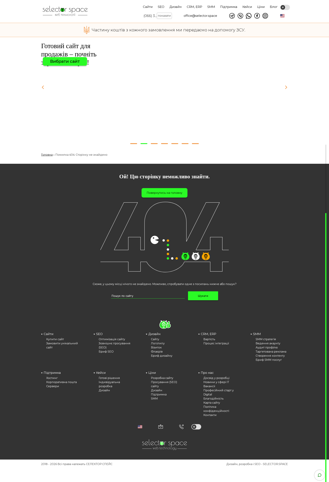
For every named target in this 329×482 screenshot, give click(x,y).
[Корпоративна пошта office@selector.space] (160, 427)
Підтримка (228, 7)
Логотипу (158, 343)
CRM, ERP (194, 7)
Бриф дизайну (161, 355)
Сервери (52, 386)
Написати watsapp (249, 16)
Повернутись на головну (164, 192)
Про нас (207, 373)
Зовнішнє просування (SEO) (114, 345)
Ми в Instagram (265, 16)
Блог (274, 7)
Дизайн (175, 7)
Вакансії (209, 386)
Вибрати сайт (65, 61)
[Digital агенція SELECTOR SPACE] (65, 11)
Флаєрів (157, 351)
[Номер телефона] (181, 427)
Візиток (156, 347)
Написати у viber (240, 16)
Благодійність (213, 398)
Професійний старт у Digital (218, 392)
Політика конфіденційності (216, 409)
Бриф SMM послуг (269, 359)
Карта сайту (211, 402)
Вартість (209, 339)
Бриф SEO (106, 351)
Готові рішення (109, 378)
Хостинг (52, 378)
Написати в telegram (232, 16)
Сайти (148, 7)
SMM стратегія (266, 339)
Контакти (210, 415)
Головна (47, 154)
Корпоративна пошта (61, 382)
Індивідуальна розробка (109, 384)
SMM (211, 7)
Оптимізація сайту (112, 339)
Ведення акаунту (268, 343)
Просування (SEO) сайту (164, 384)
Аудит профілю (267, 347)
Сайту (155, 339)
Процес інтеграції (216, 343)
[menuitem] (59, 347)
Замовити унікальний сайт (62, 345)
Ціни (261, 7)
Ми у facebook (257, 16)
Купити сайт (55, 339)
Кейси (247, 7)
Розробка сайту (162, 378)
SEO (161, 7)
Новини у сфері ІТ (216, 382)
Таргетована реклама (271, 351)
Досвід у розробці (216, 378)
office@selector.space (200, 16)
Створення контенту (270, 355)
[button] (282, 16)
